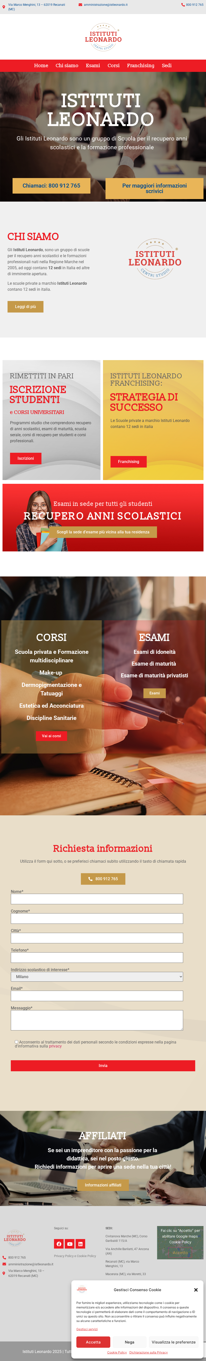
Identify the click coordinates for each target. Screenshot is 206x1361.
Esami (93, 66)
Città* (16, 931)
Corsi (114, 66)
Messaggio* (21, 1008)
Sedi (167, 66)
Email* (17, 989)
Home (41, 66)
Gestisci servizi (87, 1329)
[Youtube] (69, 1244)
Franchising (141, 66)
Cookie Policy (117, 1352)
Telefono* (20, 950)
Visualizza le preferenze (174, 1342)
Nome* (17, 892)
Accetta (93, 1342)
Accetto (180, 1252)
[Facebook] (59, 1244)
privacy (55, 1046)
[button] (195, 1289)
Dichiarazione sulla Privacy (148, 1352)
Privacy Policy (64, 1256)
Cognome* (20, 911)
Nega (129, 1342)
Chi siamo (67, 66)
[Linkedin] (80, 1244)
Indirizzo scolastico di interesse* (40, 970)
